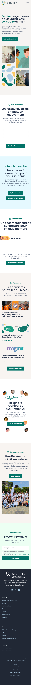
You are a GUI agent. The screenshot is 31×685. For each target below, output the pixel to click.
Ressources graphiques (9, 638)
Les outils (4, 603)
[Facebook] (15, 590)
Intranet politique (7, 648)
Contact (4, 617)
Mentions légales (15, 672)
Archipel (4, 611)
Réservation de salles (8, 619)
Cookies (15, 669)
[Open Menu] (28, 3)
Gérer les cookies (16, 675)
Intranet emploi (6, 650)
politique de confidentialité (21, 554)
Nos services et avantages (9, 600)
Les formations (6, 606)
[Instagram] (19, 590)
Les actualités (6, 614)
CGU (15, 664)
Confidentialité (15, 667)
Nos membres (6, 608)
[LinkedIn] (12, 590)
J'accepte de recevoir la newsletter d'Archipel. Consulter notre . (16, 553)
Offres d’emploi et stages (9, 629)
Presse (4, 635)
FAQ (3, 632)
